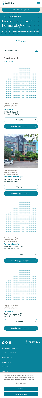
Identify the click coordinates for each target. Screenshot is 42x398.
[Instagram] (10, 342)
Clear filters (10, 61)
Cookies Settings (21, 383)
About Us (5, 371)
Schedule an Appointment (10, 348)
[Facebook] (3, 342)
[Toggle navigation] (38, 3)
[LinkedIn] (6, 342)
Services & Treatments (9, 353)
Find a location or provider (21, 10)
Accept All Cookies (21, 394)
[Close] (39, 375)
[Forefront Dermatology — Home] (9, 3)
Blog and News (6, 362)
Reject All (21, 388)
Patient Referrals (7, 357)
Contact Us (5, 367)
